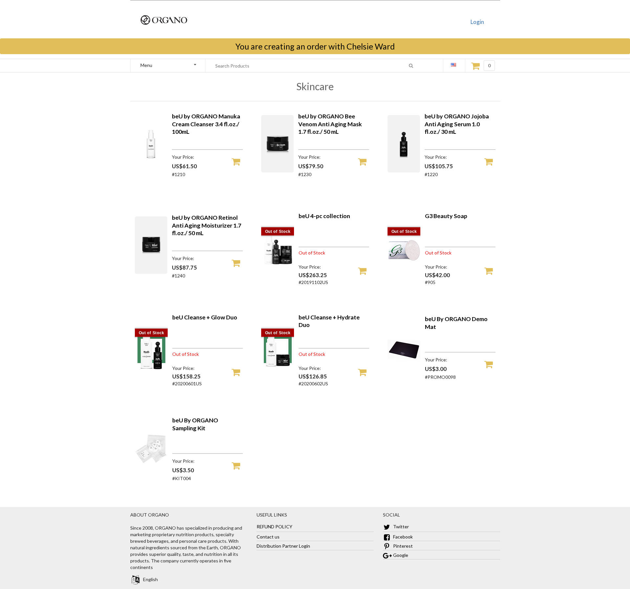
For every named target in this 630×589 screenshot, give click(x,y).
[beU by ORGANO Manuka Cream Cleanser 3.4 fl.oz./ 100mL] (151, 170)
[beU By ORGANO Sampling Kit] (151, 474)
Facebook (402, 536)
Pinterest (402, 546)
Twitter (400, 526)
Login (477, 21)
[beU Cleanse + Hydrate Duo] (277, 376)
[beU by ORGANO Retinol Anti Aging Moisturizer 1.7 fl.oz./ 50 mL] (151, 272)
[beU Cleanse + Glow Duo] (151, 376)
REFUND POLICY (274, 526)
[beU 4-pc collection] (277, 275)
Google (400, 555)
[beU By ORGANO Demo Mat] (404, 373)
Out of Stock (278, 231)
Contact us (268, 536)
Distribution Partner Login (283, 546)
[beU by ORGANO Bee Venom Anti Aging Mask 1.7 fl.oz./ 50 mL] (277, 170)
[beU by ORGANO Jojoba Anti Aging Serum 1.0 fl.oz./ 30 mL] (404, 170)
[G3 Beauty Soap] (404, 275)
